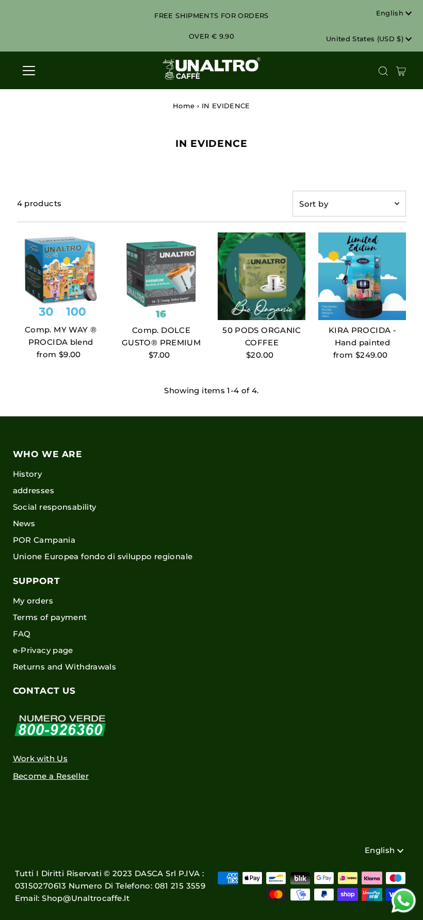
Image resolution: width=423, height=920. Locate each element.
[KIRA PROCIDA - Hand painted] (362, 276)
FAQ (22, 634)
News (24, 523)
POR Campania (44, 540)
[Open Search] (383, 71)
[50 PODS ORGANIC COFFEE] (261, 276)
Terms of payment (50, 617)
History (27, 474)
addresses (33, 490)
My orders (33, 601)
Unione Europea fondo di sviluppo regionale (103, 556)
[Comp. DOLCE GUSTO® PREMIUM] (161, 276)
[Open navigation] (63, 70)
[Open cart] (401, 70)
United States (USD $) (365, 39)
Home (184, 106)
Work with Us (40, 758)
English (391, 13)
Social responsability (54, 507)
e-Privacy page (43, 650)
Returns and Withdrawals (65, 667)
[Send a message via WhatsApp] (403, 900)
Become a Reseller (51, 776)
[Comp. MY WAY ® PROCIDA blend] (61, 276)
